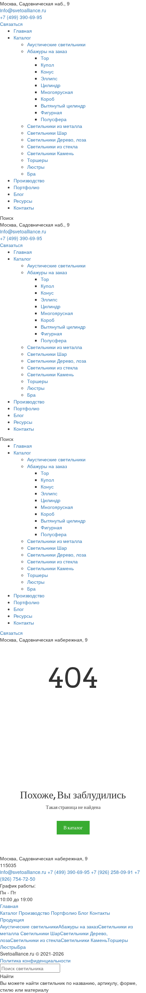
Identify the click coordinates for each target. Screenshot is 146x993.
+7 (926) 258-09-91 (112, 871)
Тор (45, 57)
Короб (47, 98)
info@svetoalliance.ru (23, 10)
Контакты (24, 207)
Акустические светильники (56, 44)
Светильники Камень (50, 153)
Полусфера (54, 119)
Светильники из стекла (52, 146)
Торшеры (37, 159)
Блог (19, 194)
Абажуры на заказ (47, 51)
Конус (47, 71)
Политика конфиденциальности (35, 960)
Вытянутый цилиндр (63, 105)
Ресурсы (23, 200)
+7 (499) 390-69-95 (21, 17)
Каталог (22, 37)
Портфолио (26, 187)
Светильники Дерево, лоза (56, 139)
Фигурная (51, 112)
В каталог (73, 827)
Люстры (35, 166)
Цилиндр (50, 85)
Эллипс (49, 78)
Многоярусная (57, 91)
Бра (31, 173)
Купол (47, 64)
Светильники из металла (54, 125)
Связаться (11, 23)
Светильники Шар (47, 132)
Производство (29, 180)
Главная (23, 30)
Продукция (12, 919)
